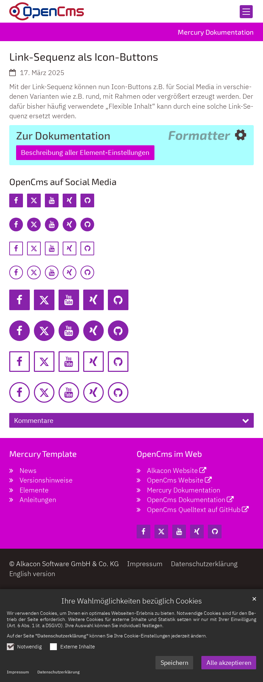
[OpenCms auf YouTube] (52, 200)
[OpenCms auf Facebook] (16, 200)
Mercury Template (43, 454)
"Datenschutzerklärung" (61, 635)
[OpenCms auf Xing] (69, 200)
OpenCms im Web (169, 454)
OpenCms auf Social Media (62, 181)
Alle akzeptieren (228, 663)
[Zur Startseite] (46, 11)
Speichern (174, 663)
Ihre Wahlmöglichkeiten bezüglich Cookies (131, 601)
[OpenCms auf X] (34, 200)
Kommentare (33, 420)
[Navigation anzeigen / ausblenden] (246, 11)
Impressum (18, 671)
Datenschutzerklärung (58, 671)
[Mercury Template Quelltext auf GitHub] (87, 200)
